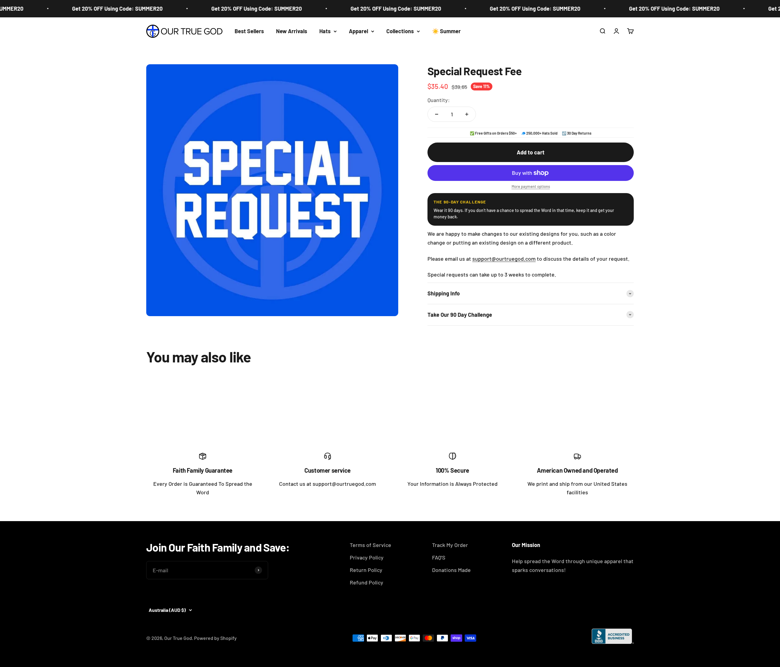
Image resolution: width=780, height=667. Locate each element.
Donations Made (451, 569)
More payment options (531, 186)
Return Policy (366, 569)
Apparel (358, 31)
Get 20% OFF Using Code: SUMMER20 (102, 8)
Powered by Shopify (215, 638)
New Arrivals (291, 31)
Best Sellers (249, 31)
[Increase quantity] (467, 114)
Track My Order (450, 545)
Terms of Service (370, 545)
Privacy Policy (367, 557)
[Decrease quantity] (436, 114)
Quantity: (438, 100)
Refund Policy (366, 582)
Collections (400, 31)
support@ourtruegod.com (504, 258)
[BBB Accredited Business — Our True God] (613, 636)
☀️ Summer (446, 31)
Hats (325, 31)
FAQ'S (438, 557)
